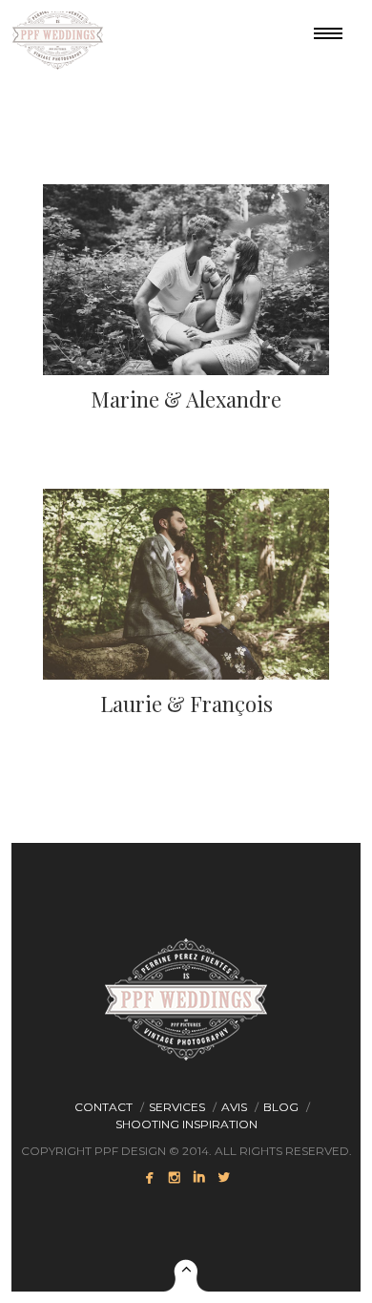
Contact (103, 1107)
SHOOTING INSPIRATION (186, 1124)
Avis (234, 1107)
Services (177, 1107)
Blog (281, 1107)
